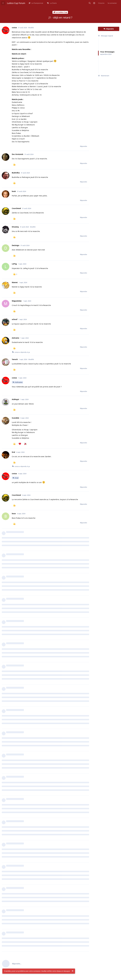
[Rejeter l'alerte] (72, 971)
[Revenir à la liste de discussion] (3, 3)
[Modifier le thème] (94, 3)
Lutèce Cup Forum (16, 3)
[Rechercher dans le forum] (90, 3)
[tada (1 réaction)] (25, 444)
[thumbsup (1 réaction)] (14, 164)
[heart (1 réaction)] (19, 444)
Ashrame (18, 382)
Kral (16, 478)
